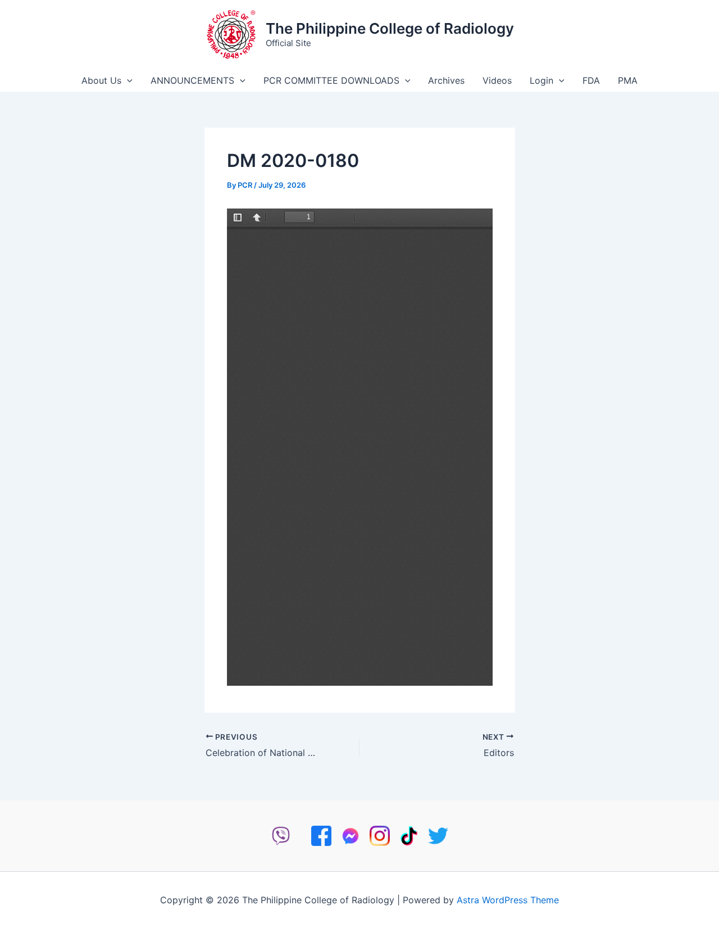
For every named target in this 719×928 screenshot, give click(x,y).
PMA (628, 80)
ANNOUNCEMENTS (192, 80)
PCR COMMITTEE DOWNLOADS (331, 80)
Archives (446, 80)
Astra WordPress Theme (508, 900)
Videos (497, 80)
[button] (127, 80)
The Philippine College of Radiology (390, 28)
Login (541, 80)
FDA (591, 80)
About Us (101, 80)
